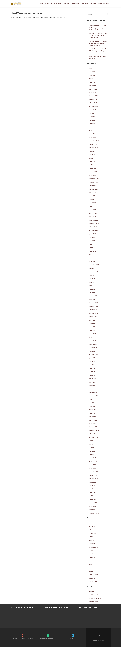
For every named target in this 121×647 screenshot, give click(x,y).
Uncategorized (93, 581)
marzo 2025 (92, 127)
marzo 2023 (92, 209)
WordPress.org (93, 601)
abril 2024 (92, 165)
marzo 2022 (92, 251)
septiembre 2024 (94, 147)
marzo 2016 (92, 499)
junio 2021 (92, 282)
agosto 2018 (92, 399)
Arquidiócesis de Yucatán (96, 523)
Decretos (91, 540)
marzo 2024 (92, 168)
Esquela (91, 550)
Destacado (92, 543)
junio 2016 (92, 489)
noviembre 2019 (94, 347)
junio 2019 (92, 365)
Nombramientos (94, 568)
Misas (90, 564)
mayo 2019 (92, 368)
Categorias (84, 3)
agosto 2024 (92, 151)
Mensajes (92, 561)
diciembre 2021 (93, 261)
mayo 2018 (92, 409)
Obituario (92, 578)
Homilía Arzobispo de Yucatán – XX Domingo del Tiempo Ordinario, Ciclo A (98, 35)
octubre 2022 (93, 227)
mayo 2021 (92, 285)
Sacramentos (57, 3)
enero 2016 (92, 506)
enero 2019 (92, 382)
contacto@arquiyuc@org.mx (48, 638)
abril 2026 (92, 82)
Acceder (91, 591)
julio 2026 (92, 72)
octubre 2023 (93, 185)
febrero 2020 (93, 337)
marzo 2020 (92, 334)
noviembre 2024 (94, 141)
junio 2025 (92, 116)
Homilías (91, 554)
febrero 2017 (93, 461)
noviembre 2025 (94, 99)
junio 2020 (92, 323)
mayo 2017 (92, 451)
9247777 (73, 638)
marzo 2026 (92, 85)
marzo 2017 (92, 458)
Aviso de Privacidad (96, 3)
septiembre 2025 (94, 106)
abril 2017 (92, 454)
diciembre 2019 (93, 344)
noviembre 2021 (94, 265)
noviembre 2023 (94, 182)
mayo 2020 (92, 327)
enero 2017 (92, 465)
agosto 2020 (92, 316)
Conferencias (93, 533)
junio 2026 (92, 75)
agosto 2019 (92, 358)
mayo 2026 (92, 78)
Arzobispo (48, 3)
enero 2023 (92, 216)
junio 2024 (92, 158)
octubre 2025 (93, 103)
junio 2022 (92, 241)
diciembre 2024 (93, 137)
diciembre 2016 (93, 468)
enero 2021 (92, 299)
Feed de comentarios (95, 598)
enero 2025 (92, 134)
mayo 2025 (92, 120)
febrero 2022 (93, 254)
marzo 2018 (92, 416)
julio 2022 (92, 237)
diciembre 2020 (93, 303)
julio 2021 (92, 278)
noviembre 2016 (94, 471)
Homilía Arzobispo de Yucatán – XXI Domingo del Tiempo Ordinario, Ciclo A (98, 28)
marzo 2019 (92, 375)
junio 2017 (92, 447)
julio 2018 (92, 403)
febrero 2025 (93, 130)
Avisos (91, 530)
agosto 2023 (92, 192)
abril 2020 (92, 330)
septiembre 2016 (94, 478)
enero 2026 (92, 92)
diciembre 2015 (93, 509)
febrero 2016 (93, 503)
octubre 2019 (93, 351)
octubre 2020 (93, 309)
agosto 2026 (92, 68)
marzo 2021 (92, 292)
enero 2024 (92, 175)
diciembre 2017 (93, 427)
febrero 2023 (93, 213)
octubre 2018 (93, 392)
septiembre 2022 (94, 230)
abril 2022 (92, 247)
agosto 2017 (92, 440)
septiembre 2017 (94, 437)
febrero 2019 (93, 378)
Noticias (91, 571)
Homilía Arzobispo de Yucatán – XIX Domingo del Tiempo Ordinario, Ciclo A (98, 43)
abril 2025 (92, 123)
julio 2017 (92, 444)
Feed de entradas (94, 595)
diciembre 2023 (93, 178)
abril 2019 (92, 372)
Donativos (106, 3)
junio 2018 (92, 406)
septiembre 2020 (94, 313)
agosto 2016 (92, 482)
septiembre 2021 (94, 272)
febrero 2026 (93, 89)
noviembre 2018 (94, 389)
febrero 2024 (93, 172)
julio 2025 (92, 113)
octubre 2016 (93, 475)
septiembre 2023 (94, 189)
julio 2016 (92, 485)
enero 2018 (92, 423)
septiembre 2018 (94, 396)
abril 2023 (92, 206)
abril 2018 (92, 413)
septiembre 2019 (94, 354)
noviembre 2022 (94, 223)
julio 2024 (92, 154)
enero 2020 (92, 340)
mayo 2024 (92, 161)
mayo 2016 (92, 492)
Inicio (41, 3)
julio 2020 (92, 320)
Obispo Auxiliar (93, 574)
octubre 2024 (93, 144)
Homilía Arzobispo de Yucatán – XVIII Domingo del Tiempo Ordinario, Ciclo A (98, 51)
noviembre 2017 (94, 430)
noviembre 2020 (94, 306)
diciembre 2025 (93, 96)
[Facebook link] (97, 636)
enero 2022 (92, 258)
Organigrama (75, 3)
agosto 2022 (92, 234)
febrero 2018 (93, 420)
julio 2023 (92, 196)
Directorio (66, 3)
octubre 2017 (93, 434)
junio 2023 (92, 199)
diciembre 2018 (93, 385)
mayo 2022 (92, 244)
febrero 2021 (93, 296)
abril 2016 (92, 496)
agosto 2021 (92, 275)
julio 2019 (92, 361)
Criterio (91, 536)
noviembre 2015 (94, 513)
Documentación (93, 547)
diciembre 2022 (93, 220)
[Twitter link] (99, 636)
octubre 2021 (93, 268)
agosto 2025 (92, 110)
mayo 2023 (92, 203)
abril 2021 (92, 289)
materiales (92, 557)
